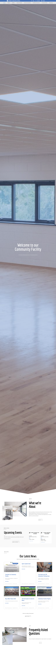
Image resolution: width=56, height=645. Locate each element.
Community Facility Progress (44, 598)
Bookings (51, 2)
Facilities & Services (36, 2)
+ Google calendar (43, 542)
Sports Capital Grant (26, 563)
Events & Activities (27, 2)
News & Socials (19, 2)
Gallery (13, 2)
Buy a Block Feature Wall (10, 598)
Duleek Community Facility (14, 0)
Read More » (7, 581)
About (9, 2)
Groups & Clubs (44, 2)
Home (4, 2)
